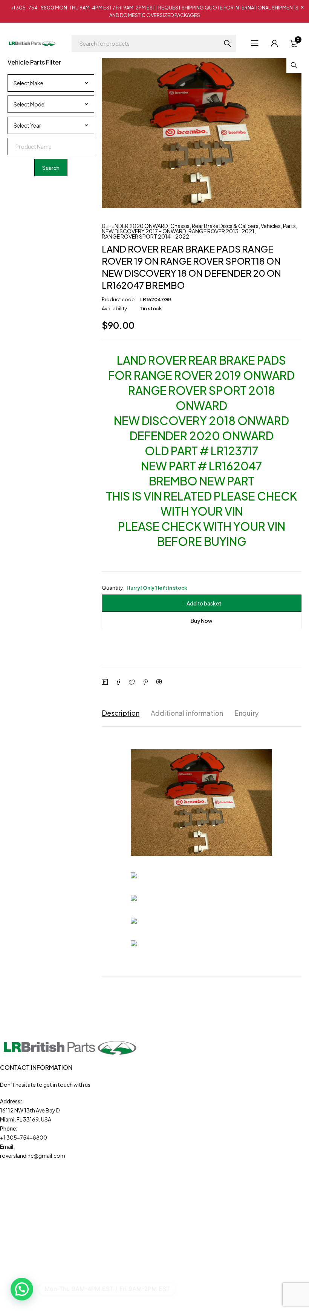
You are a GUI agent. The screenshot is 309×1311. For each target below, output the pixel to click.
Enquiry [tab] (246, 713)
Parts (289, 225)
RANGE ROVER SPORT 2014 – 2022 (145, 236)
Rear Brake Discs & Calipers (225, 225)
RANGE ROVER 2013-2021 (221, 231)
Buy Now (202, 620)
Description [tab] (120, 713)
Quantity (144, 588)
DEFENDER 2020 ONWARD (135, 225)
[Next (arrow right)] (296, 656)
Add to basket (204, 603)
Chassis (180, 225)
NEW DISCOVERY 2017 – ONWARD (144, 231)
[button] (293, 65)
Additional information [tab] (187, 713)
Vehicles (271, 225)
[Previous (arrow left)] (13, 656)
